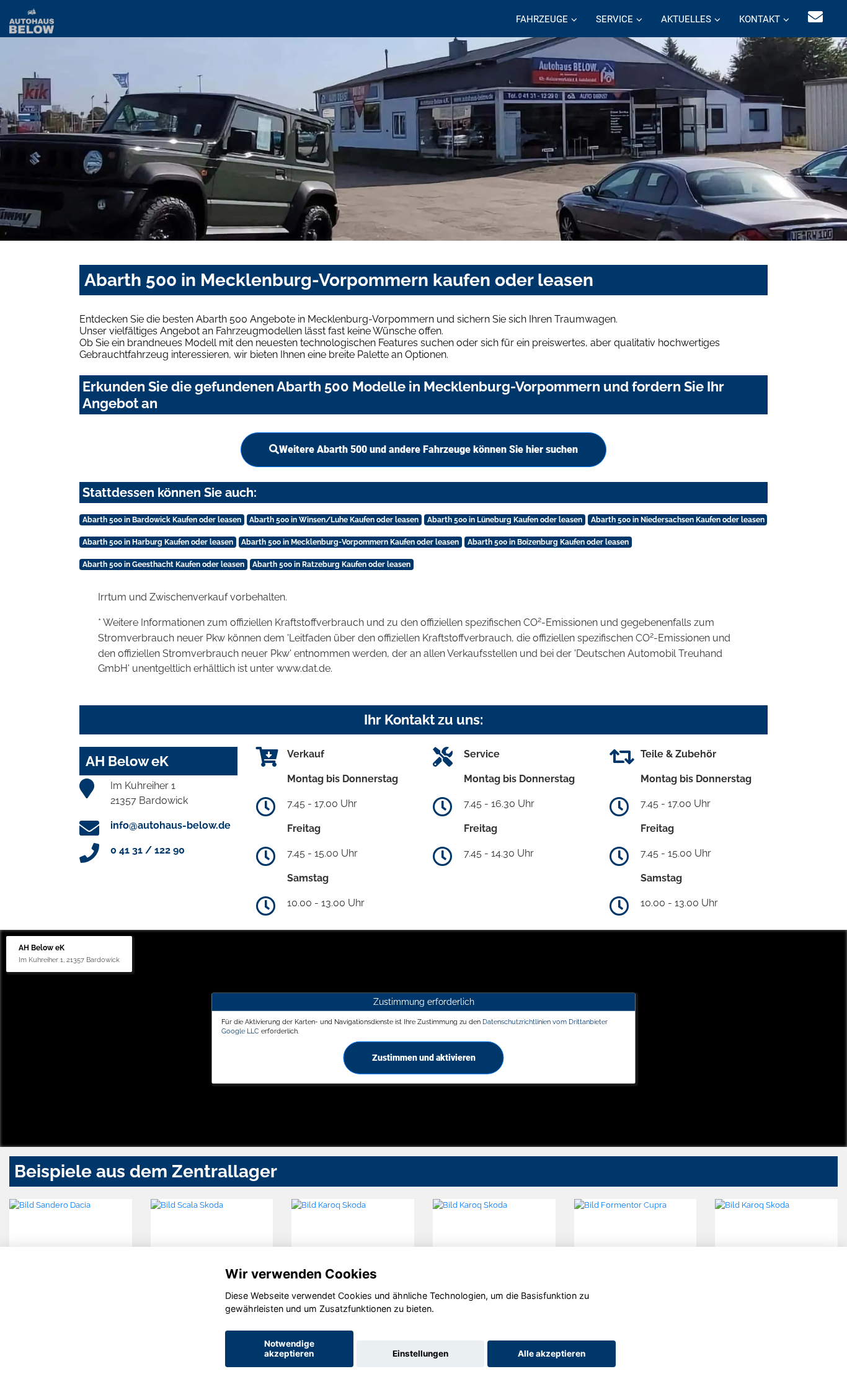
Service (614, 19)
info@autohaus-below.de (170, 825)
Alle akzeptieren (551, 1353)
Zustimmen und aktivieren (424, 1058)
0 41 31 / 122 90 (147, 850)
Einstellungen (420, 1353)
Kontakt (759, 19)
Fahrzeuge (542, 19)
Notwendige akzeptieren (289, 1348)
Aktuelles (686, 19)
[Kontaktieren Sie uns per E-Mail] (815, 17)
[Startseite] (31, 20)
